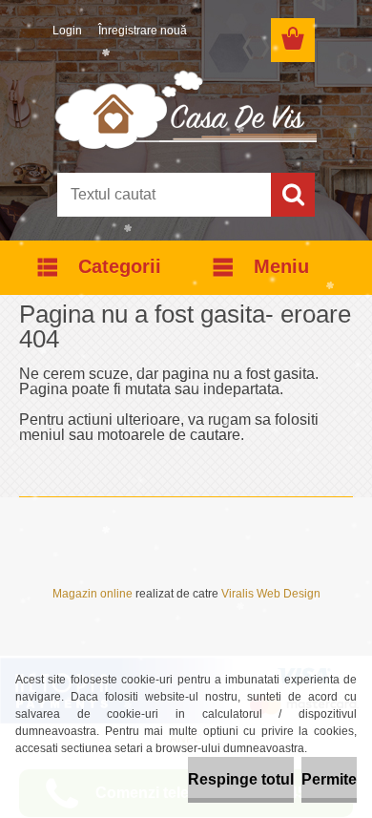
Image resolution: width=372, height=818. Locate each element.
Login (67, 30)
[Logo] (185, 109)
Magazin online (92, 593)
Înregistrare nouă (142, 30)
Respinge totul (241, 779)
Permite (329, 779)
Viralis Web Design (270, 594)
